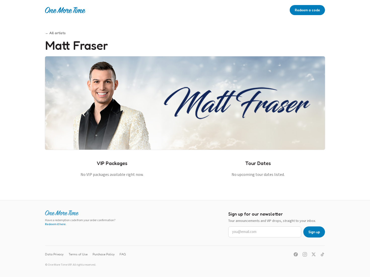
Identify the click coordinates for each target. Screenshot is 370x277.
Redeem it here (55, 224)
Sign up (314, 232)
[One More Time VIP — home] (65, 10)
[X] (313, 254)
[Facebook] (295, 254)
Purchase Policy (104, 254)
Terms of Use (78, 254)
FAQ (123, 254)
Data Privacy (54, 254)
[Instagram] (304, 254)
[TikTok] (322, 254)
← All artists (55, 33)
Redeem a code (307, 10)
